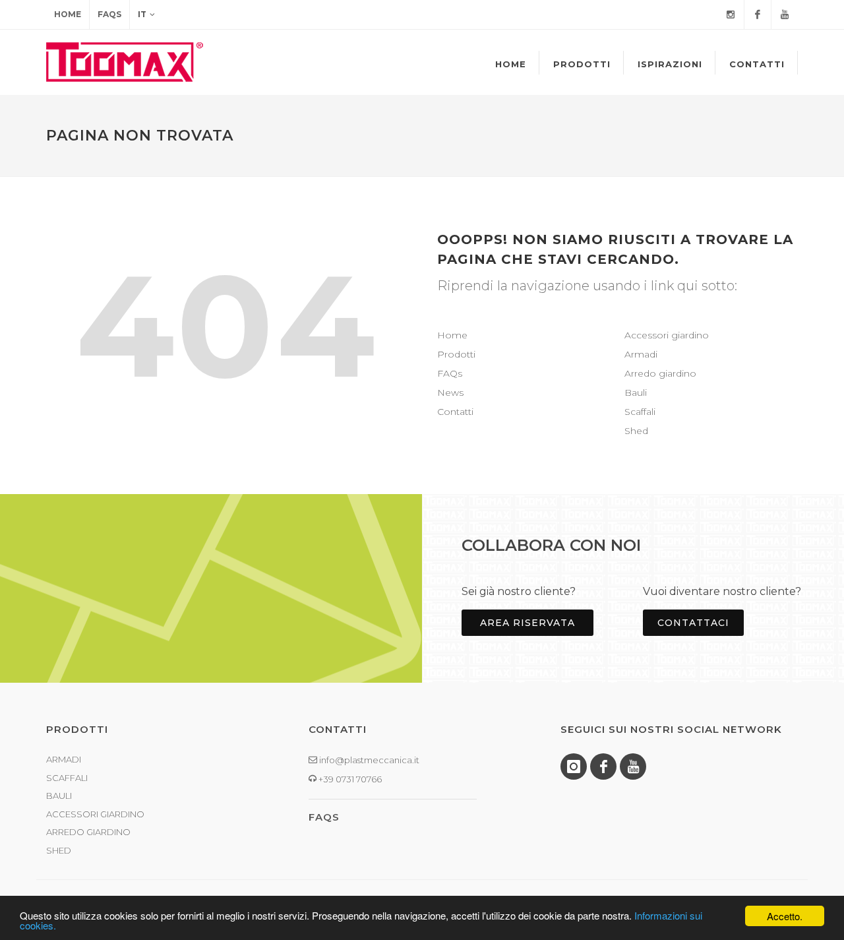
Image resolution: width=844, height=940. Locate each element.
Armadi (640, 354)
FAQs (109, 14)
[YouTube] (784, 14)
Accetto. (784, 916)
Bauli (635, 392)
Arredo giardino (660, 373)
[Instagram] (730, 14)
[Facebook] (757, 14)
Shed (636, 431)
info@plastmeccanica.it (368, 760)
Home (67, 14)
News (450, 392)
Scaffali (639, 412)
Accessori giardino (666, 335)
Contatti (455, 412)
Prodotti (456, 354)
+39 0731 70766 (349, 779)
